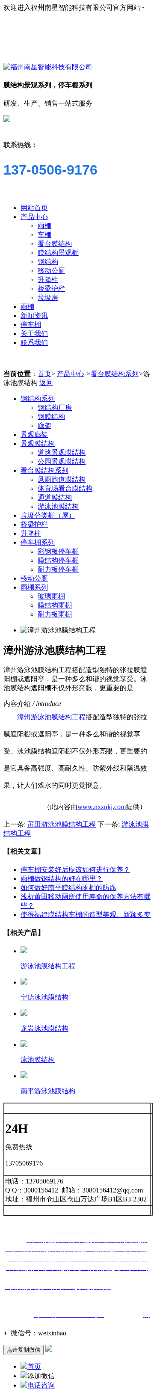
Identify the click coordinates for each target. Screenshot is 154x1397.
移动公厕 (51, 270)
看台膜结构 (55, 243)
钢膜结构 (51, 416)
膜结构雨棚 (55, 605)
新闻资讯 (34, 315)
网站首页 (34, 207)
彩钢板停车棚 (58, 551)
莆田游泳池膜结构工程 (61, 824)
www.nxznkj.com (101, 806)
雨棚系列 (34, 587)
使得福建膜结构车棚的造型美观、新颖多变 (86, 914)
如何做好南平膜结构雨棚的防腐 (68, 887)
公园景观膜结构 (62, 461)
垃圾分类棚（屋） (48, 515)
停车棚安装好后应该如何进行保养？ (75, 869)
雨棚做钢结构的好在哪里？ (62, 878)
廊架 (44, 425)
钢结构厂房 (55, 407)
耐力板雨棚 (55, 614)
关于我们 (34, 333)
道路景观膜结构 (62, 452)
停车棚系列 (38, 542)
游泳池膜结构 (58, 506)
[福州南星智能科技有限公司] (47, 67)
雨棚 (44, 225)
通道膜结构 (55, 497)
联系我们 (34, 342)
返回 (46, 382)
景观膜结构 (38, 443)
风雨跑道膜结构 (62, 479)
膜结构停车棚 (58, 560)
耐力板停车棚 (58, 569)
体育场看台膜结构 (65, 488)
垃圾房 (48, 297)
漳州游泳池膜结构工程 (51, 717)
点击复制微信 (23, 1350)
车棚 (44, 234)
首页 (44, 373)
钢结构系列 (38, 398)
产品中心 (34, 216)
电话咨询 (41, 1385)
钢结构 (48, 261)
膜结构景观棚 (58, 252)
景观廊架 (34, 434)
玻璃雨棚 (51, 596)
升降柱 (48, 279)
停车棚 (31, 324)
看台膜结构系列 (115, 373)
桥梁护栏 (51, 288)
